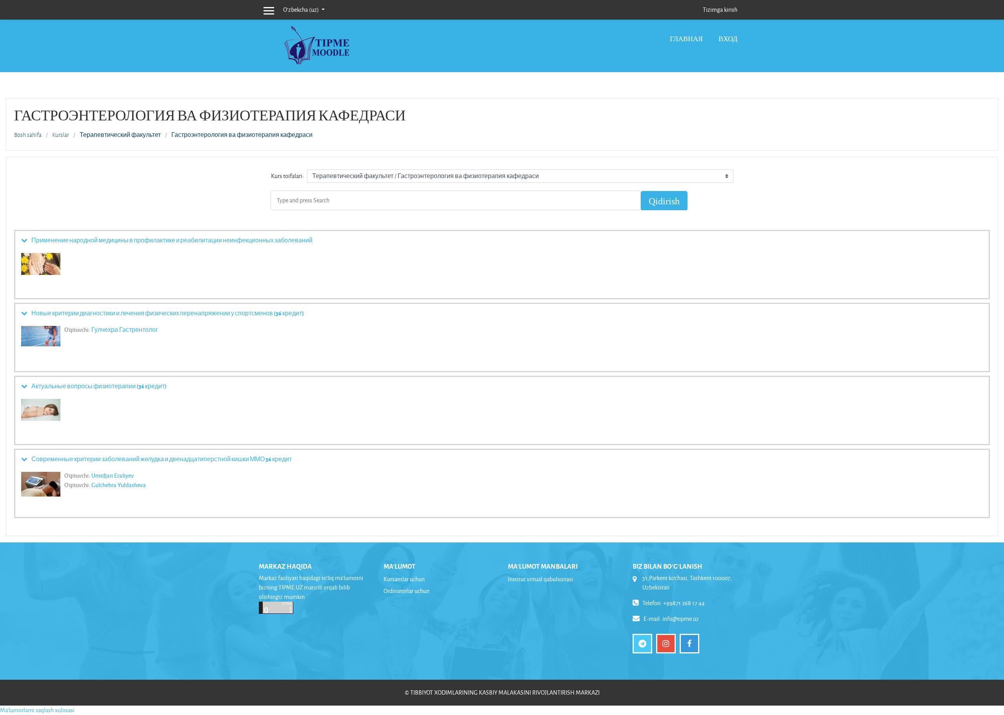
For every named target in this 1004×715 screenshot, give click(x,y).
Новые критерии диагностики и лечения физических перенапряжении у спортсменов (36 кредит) (167, 313)
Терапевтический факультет (120, 135)
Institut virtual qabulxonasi (540, 579)
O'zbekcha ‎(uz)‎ (301, 9)
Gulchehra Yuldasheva (118, 485)
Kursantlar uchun (404, 579)
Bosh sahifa (28, 135)
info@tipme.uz (680, 619)
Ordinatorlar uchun (406, 591)
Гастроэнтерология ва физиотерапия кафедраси (242, 135)
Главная (686, 38)
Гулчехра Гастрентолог (124, 329)
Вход (727, 38)
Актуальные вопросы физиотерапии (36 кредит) (99, 386)
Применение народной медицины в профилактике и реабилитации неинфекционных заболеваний (172, 240)
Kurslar (60, 135)
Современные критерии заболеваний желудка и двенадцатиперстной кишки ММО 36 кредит (161, 459)
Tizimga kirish (720, 9)
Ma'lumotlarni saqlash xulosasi (37, 710)
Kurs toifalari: (287, 176)
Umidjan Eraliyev (112, 475)
